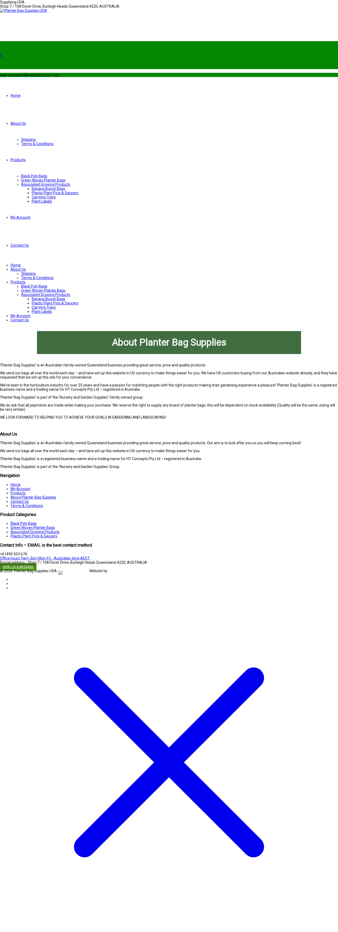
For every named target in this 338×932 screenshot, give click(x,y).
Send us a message (18, 567)
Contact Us (20, 245)
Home (16, 95)
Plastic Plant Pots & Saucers (55, 193)
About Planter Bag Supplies (33, 497)
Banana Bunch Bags (48, 189)
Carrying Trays (44, 197)
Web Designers (120, 571)
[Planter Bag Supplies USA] (23, 10)
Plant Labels (42, 201)
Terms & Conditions (37, 144)
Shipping (28, 139)
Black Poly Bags (34, 176)
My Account (20, 217)
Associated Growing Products (45, 184)
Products (18, 160)
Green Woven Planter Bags (43, 180)
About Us (18, 123)
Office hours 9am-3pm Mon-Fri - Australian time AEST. (45, 558)
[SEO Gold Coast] (73, 571)
